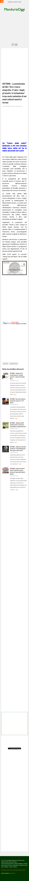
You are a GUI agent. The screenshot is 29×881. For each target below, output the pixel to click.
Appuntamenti (13, 363)
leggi (15, 394)
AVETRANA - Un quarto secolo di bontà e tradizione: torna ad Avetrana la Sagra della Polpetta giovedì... (17, 471)
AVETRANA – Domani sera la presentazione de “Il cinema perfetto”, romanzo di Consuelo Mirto (17, 376)
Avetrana (5, 363)
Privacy (3, 870)
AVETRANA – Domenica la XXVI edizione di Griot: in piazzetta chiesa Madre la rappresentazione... (18, 424)
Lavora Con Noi (10, 870)
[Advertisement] (14, 27)
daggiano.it (12, 873)
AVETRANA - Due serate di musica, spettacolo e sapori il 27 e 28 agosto (18, 400)
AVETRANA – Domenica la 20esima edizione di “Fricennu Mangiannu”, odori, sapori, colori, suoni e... (18, 448)
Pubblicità (17, 870)
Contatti (23, 870)
